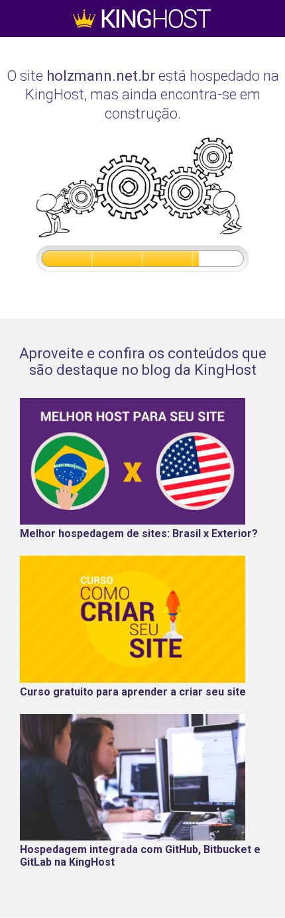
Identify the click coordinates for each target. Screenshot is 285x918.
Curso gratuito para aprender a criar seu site (133, 692)
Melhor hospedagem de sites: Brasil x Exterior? (139, 533)
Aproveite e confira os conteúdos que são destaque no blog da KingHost (142, 361)
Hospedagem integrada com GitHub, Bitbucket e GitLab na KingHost (140, 855)
